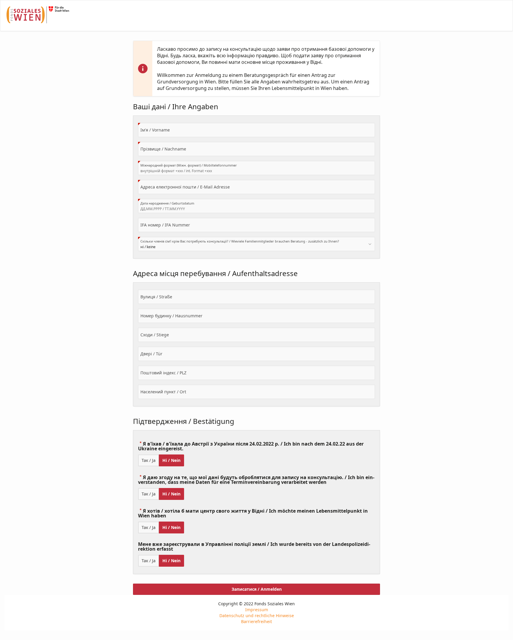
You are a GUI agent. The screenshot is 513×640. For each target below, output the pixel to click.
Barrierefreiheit (256, 621)
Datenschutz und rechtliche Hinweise (256, 615)
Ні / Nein (171, 460)
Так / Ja (149, 460)
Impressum (256, 609)
